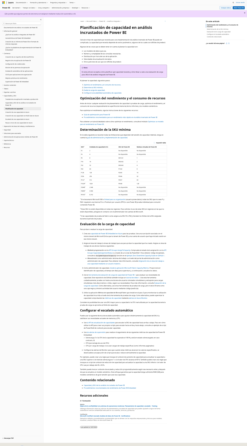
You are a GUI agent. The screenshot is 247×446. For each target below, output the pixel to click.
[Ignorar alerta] (244, 12)
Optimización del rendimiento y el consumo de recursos (222, 26)
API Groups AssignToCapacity (119, 250)
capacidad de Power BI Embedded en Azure (106, 234)
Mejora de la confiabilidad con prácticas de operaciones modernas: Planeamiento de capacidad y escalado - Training (118, 406)
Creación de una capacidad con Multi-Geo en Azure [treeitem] (22, 116)
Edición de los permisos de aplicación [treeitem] (17, 67)
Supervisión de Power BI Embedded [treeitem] (17, 82)
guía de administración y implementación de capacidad (107, 138)
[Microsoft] (3, 2)
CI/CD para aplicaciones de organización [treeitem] (18, 75)
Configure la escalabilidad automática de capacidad (102, 93)
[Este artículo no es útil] (229, 43)
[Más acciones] (165, 21)
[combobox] (21, 23)
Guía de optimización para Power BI (97, 115)
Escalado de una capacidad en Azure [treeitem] (17, 119)
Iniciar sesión (240, 2)
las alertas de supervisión (96, 332)
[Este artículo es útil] (226, 43)
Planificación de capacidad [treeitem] (14, 109)
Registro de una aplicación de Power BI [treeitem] (18, 60)
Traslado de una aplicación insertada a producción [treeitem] (21, 99)
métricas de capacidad (113, 298)
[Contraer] (41, 19)
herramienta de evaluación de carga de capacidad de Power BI (111, 275)
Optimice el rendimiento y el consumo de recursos (102, 85)
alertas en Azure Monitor (138, 298)
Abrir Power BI (239, 8)
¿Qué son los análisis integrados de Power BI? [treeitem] (20, 35)
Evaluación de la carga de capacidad (219, 32)
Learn (82, 21)
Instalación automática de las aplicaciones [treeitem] (19, 71)
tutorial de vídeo (132, 278)
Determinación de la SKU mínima (217, 29)
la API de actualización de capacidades (101, 323)
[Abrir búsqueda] (233, 2)
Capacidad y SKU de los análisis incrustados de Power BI (104, 385)
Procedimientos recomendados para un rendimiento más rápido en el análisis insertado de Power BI (120, 117)
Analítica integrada (113, 21)
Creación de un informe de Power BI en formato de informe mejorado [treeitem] (21, 43)
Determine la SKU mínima (93, 87)
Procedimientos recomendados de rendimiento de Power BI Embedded (110, 388)
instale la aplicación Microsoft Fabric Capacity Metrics (129, 268)
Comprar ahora (226, 8)
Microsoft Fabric (91, 21)
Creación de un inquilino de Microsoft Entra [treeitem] (19, 57)
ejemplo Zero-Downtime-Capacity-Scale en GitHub (144, 256)
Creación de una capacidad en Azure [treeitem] (17, 112)
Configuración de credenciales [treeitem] (15, 64)
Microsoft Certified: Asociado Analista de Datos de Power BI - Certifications (105, 416)
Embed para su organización (114, 199)
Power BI (102, 21)
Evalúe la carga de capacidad (94, 90)
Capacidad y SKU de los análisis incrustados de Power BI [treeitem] (20, 104)
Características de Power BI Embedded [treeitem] (17, 38)
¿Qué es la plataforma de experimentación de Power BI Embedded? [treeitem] (23, 49)
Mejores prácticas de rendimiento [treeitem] (16, 78)
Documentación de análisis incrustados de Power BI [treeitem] (20, 27)
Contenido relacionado (214, 37)
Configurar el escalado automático (218, 34)
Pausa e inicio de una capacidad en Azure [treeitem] (18, 123)
